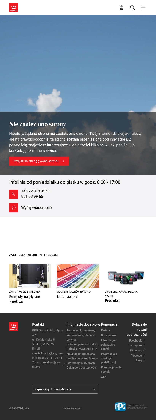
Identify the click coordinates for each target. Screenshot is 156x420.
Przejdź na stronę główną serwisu (36, 161)
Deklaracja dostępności (82, 367)
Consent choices (72, 408)
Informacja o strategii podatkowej (109, 358)
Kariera (105, 330)
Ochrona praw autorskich (82, 344)
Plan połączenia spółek (111, 369)
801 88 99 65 (32, 196)
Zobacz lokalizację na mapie (46, 365)
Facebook (135, 340)
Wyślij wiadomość (36, 207)
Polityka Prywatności (80, 348)
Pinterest (136, 350)
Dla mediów (108, 335)
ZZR (103, 376)
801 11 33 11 (53, 358)
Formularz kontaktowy (81, 330)
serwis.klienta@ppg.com (48, 353)
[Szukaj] (132, 7)
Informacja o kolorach (81, 363)
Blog (139, 360)
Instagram (135, 345)
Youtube (136, 355)
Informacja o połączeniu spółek (109, 344)
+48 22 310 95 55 (35, 191)
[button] (121, 7)
